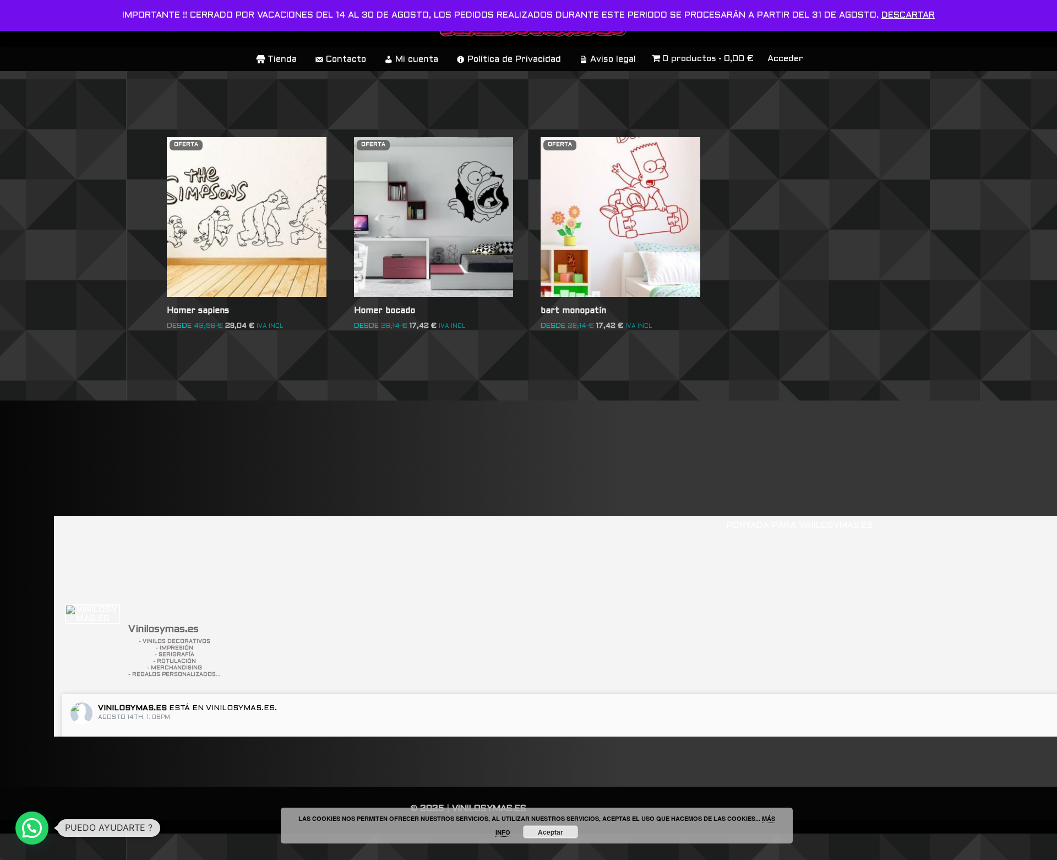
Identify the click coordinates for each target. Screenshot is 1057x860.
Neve (20, 846)
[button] (31, 828)
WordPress (168, 846)
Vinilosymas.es (132, 708)
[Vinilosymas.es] (92, 614)
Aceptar (550, 832)
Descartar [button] (908, 15)
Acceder (785, 59)
